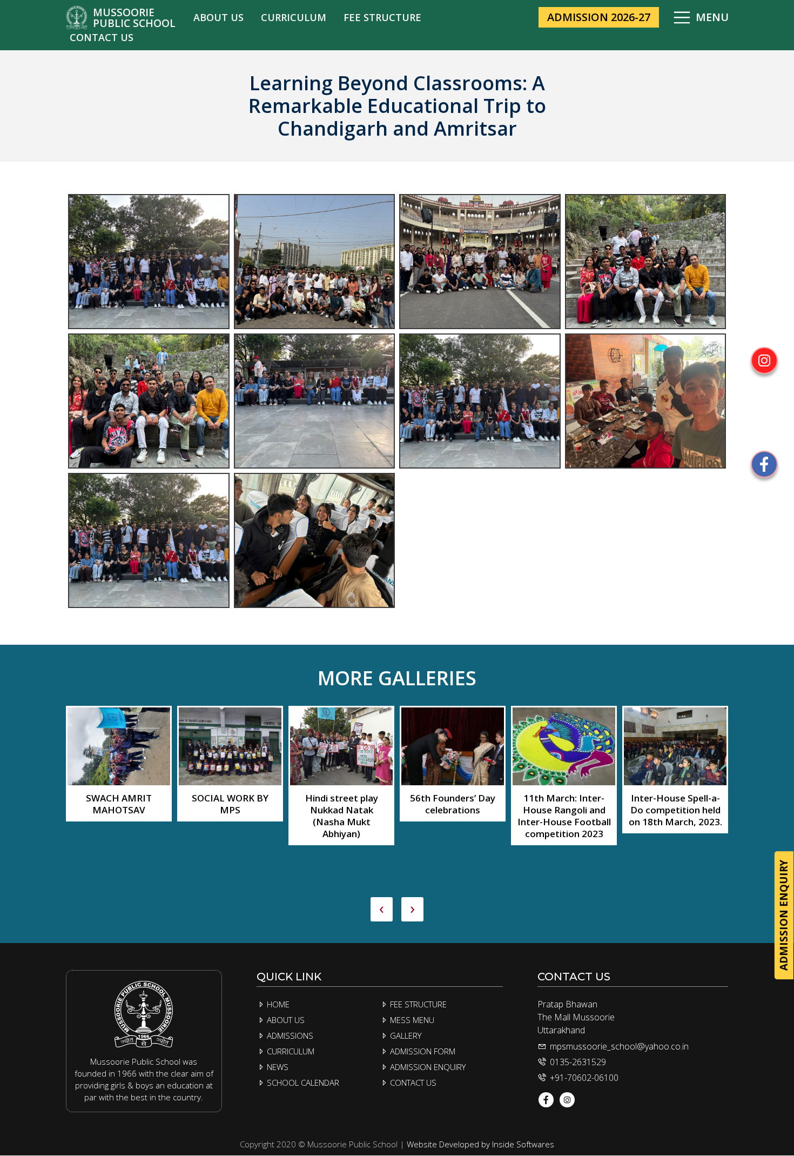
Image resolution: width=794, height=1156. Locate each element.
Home (277, 1004)
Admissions (289, 1035)
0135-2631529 (577, 1062)
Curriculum (289, 1051)
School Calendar (302, 1082)
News (276, 1066)
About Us (285, 1019)
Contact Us (412, 1082)
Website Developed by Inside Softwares (480, 1144)
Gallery (404, 1035)
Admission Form (421, 1051)
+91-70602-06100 (583, 1078)
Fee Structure (417, 1004)
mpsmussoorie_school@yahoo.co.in (619, 1046)
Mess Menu (411, 1019)
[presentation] (382, 909)
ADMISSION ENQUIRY (784, 915)
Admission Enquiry (427, 1066)
